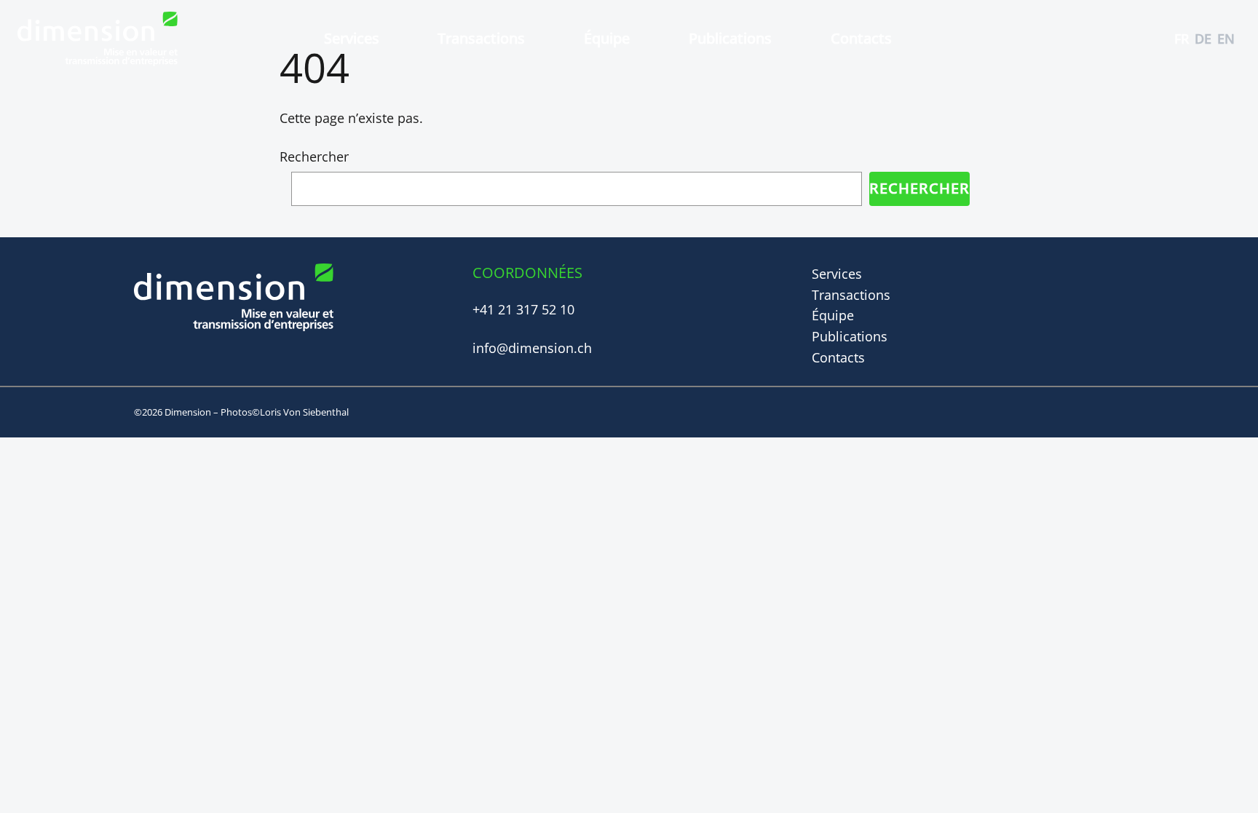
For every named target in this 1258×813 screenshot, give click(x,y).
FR (1181, 38)
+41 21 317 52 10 (523, 309)
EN (1226, 38)
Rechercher (314, 156)
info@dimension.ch (532, 348)
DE (1203, 38)
